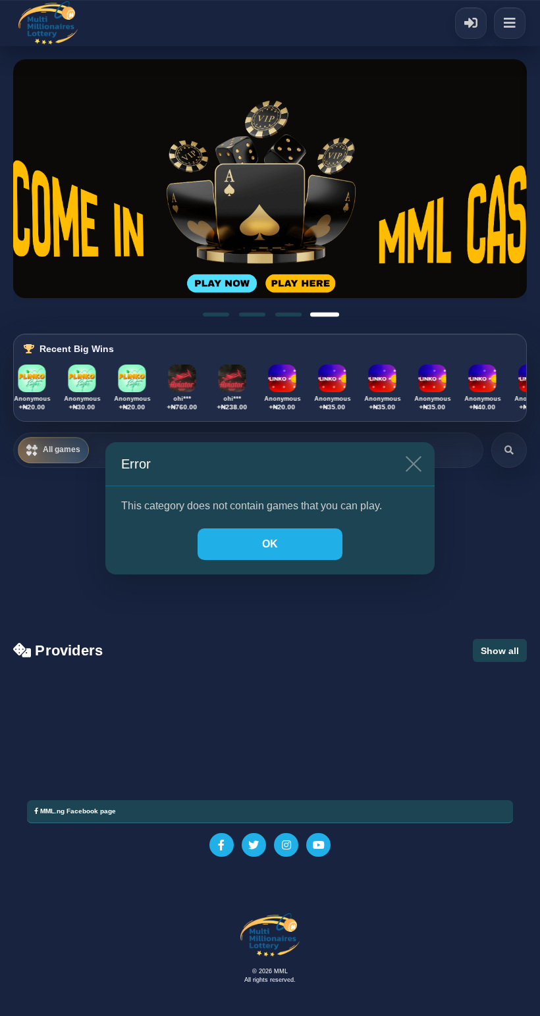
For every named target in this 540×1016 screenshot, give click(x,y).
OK (270, 543)
